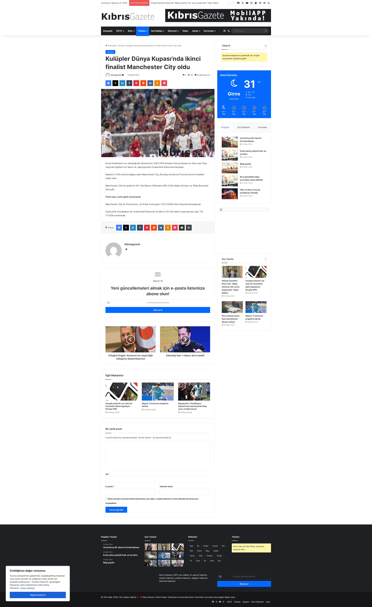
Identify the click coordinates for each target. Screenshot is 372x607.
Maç (207, 551)
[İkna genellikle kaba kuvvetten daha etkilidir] (230, 180)
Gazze (215, 546)
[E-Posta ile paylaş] (182, 228)
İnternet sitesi (166, 486)
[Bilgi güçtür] (230, 167)
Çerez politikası (27, 588)
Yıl (191, 561)
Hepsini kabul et (37, 595)
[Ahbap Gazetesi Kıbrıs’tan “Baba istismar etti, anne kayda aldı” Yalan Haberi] (232, 272)
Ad (107, 474)
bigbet (221, 597)
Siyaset (246, 602)
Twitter (235, 536)
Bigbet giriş (230, 597)
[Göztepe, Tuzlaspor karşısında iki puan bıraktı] (177, 555)
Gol (223, 546)
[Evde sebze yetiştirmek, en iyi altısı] (230, 155)
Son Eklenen (243, 127)
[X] (115, 83)
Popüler (225, 127)
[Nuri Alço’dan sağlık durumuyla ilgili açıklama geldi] (177, 563)
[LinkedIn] (122, 83)
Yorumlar (262, 127)
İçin (219, 561)
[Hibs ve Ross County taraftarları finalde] (230, 193)
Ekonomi (172, 31)
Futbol (205, 546)
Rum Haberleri (257, 602)
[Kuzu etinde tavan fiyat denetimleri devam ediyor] (232, 307)
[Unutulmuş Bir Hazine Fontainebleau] (230, 142)
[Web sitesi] (126, 249)
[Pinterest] (136, 83)
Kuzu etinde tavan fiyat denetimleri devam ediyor (230, 319)
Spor (268, 602)
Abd (191, 546)
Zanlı (198, 561)
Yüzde (219, 556)
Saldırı (216, 551)
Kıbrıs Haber (161, 597)
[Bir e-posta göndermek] (123, 75)
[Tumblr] (129, 83)
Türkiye (141, 31)
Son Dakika (156, 31)
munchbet (199, 597)
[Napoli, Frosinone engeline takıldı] (158, 392)
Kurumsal (208, 31)
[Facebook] (108, 83)
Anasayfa (107, 31)
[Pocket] (164, 83)
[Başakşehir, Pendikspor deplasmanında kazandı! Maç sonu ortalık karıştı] (194, 392)
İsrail (212, 561)
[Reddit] (143, 83)
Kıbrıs (199, 551)
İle (205, 561)
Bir (198, 546)
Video (185, 31)
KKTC (119, 31)
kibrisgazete (116, 75)
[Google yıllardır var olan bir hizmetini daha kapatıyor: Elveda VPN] (121, 392)
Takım (192, 556)
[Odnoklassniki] (157, 83)
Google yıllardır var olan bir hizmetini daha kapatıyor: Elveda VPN (119, 406)
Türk (200, 556)
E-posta (109, 486)
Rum (130, 31)
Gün (191, 551)
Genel (195, 31)
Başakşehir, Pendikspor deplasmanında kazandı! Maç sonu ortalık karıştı (192, 406)
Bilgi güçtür (245, 164)
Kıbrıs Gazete (148, 597)
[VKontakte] (150, 83)
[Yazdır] (189, 228)
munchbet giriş (211, 597)
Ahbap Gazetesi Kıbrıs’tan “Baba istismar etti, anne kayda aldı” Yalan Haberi (230, 286)
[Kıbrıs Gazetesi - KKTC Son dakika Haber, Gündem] (128, 16)
